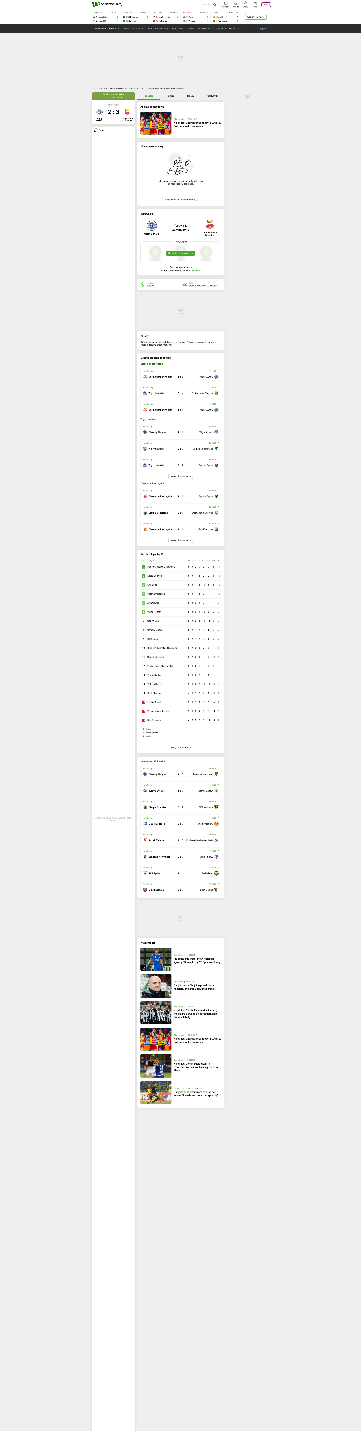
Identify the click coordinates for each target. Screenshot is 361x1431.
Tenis (126, 28)
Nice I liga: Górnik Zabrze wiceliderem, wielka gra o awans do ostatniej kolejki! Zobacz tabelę (196, 1014)
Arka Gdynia (153, 603)
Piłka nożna (114, 28)
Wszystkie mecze (180, 476)
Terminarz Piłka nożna (119, 88)
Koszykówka (219, 28)
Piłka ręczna (204, 28)
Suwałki (150, 285)
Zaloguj (266, 5)
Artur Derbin (178, 982)
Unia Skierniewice (155, 657)
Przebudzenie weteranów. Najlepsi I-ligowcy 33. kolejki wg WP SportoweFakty (197, 960)
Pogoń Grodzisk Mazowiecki (161, 566)
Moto (232, 28)
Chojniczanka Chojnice (183, 1088)
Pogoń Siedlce (154, 675)
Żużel (149, 28)
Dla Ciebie (100, 28)
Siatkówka (138, 28)
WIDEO (190, 28)
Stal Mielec (153, 621)
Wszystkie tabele (180, 747)
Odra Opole (153, 639)
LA (239, 28)
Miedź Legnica (154, 575)
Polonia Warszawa (156, 594)
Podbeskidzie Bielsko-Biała (160, 666)
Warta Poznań (154, 612)
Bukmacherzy (161, 28)
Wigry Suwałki (179, 119)
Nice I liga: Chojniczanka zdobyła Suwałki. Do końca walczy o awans (197, 124)
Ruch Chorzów (154, 693)
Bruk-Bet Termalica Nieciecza (162, 648)
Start (94, 88)
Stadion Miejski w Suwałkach (203, 285)
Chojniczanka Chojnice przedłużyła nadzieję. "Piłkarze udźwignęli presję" (194, 987)
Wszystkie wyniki (255, 17)
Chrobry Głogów (155, 630)
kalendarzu (196, 270)
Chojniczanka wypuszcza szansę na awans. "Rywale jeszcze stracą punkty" (196, 1094)
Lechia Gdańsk (154, 702)
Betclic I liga (135, 88)
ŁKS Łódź (152, 584)
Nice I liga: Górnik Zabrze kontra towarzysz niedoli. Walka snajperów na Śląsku (196, 1067)
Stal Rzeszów (154, 720)
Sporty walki (178, 28)
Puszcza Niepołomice (158, 711)
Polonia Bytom (154, 684)
